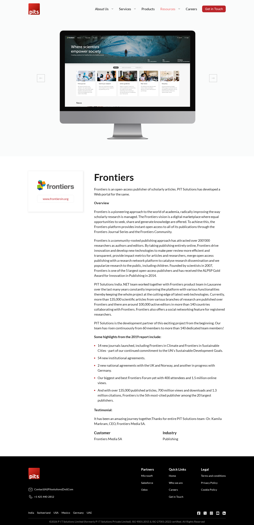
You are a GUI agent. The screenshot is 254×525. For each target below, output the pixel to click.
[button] (112, 9)
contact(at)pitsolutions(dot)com (53, 489)
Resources (167, 9)
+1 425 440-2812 (44, 496)
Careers (191, 9)
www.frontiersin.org (55, 198)
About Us (102, 9)
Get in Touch (214, 9)
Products (148, 9)
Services (125, 9)
